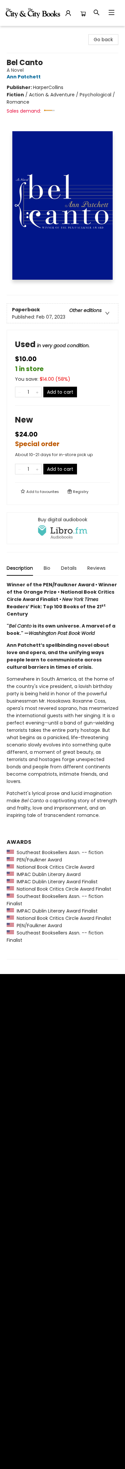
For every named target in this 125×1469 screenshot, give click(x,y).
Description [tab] (20, 568)
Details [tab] (69, 568)
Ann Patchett (24, 76)
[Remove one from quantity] (19, 392)
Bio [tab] (47, 568)
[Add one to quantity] (37, 392)
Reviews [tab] (96, 568)
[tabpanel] (62, 770)
